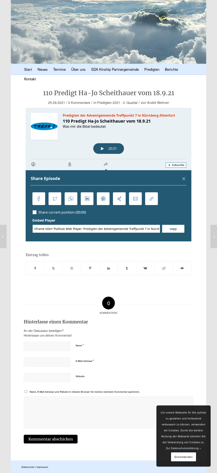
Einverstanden (183, 457)
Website (80, 376)
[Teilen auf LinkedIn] (109, 268)
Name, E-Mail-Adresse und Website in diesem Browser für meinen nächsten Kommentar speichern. (85, 391)
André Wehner (158, 102)
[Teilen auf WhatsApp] (72, 268)
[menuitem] (28, 70)
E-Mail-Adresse (85, 361)
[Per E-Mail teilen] (182, 268)
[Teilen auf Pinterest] (90, 268)
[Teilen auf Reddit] (164, 268)
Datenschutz (28, 467)
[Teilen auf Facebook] (35, 268)
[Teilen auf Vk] (145, 268)
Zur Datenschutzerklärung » (183, 448)
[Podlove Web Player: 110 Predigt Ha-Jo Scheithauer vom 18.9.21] (108, 174)
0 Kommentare (79, 102)
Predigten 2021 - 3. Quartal (117, 102)
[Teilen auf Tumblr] (127, 268)
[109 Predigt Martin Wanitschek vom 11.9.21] (3, 236)
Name (80, 345)
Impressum (42, 467)
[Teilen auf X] (54, 268)
